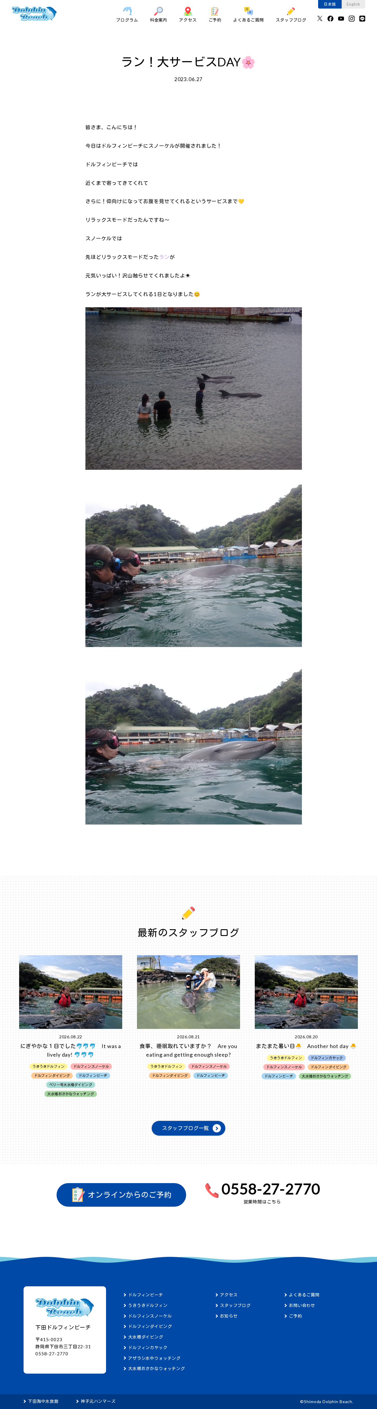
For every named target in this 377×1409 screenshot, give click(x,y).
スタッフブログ (291, 19)
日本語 (330, 4)
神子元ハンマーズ (98, 1401)
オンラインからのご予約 (128, 1194)
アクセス (187, 19)
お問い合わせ (302, 1305)
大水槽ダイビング (145, 1336)
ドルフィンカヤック (148, 1347)
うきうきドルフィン (148, 1305)
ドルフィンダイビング (150, 1326)
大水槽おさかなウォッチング (156, 1368)
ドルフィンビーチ (145, 1294)
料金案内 (158, 19)
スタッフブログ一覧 (185, 1128)
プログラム (127, 19)
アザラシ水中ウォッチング (154, 1358)
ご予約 (215, 19)
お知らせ (228, 1315)
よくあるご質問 (248, 19)
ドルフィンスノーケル (150, 1315)
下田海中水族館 (43, 1401)
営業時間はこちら (262, 1201)
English (353, 4)
